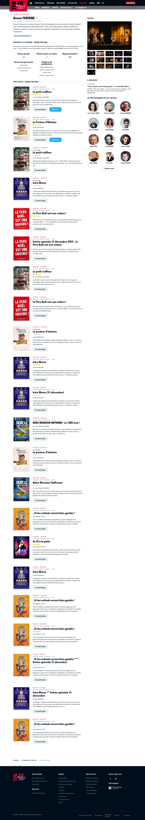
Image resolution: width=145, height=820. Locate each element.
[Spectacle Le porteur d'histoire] (21, 338)
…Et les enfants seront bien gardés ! (54, 600)
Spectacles (39, 3)
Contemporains (23, 71)
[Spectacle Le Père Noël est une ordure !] (21, 219)
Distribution (29, 21)
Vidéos (91, 3)
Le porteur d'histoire (45, 331)
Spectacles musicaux (65, 784)
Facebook (110, 778)
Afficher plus (109, 168)
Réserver (55, 109)
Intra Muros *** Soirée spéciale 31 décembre (52, 693)
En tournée (80, 8)
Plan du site (99, 815)
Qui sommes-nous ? (85, 815)
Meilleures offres (91, 784)
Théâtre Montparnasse (46, 67)
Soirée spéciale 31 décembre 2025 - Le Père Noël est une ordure (55, 243)
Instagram (116, 778)
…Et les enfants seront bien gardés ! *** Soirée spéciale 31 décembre (55, 660)
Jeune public (23, 65)
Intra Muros (39, 183)
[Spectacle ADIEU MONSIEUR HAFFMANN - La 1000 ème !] (21, 429)
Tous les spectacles (38, 793)
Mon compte (130, 3)
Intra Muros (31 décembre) (48, 392)
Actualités (72, 3)
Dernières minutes (92, 781)
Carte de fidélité (91, 790)
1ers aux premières (92, 778)
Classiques (61, 796)
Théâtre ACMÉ (47, 73)
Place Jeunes (90, 787)
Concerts (61, 790)
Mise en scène (18, 21)
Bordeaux (46, 8)
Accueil (16, 760)
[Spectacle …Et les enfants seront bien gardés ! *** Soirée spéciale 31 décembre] (21, 665)
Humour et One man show (67, 781)
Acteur (38, 21)
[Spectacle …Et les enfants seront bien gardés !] (21, 606)
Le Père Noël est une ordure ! (49, 213)
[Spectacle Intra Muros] (21, 189)
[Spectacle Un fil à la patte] (21, 547)
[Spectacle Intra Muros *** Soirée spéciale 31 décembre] (21, 698)
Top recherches (91, 793)
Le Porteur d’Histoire (45, 122)
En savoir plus (40, 109)
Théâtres (50, 3)
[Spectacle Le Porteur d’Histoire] (21, 128)
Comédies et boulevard (24, 68)
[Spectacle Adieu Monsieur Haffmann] (21, 489)
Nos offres (61, 3)
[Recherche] (103, 3)
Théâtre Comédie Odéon (46, 70)
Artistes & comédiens (21, 14)
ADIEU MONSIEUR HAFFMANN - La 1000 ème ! (56, 423)
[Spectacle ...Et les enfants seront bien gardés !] (21, 519)
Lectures (61, 787)
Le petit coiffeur (42, 92)
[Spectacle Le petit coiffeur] (21, 98)
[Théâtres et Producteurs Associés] (31, 3)
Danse (60, 802)
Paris (37, 8)
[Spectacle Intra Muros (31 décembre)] (21, 398)
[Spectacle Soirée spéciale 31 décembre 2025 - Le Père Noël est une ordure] (21, 248)
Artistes (83, 3)
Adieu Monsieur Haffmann (48, 483)
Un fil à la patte (41, 541)
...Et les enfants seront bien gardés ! (54, 513)
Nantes (55, 8)
